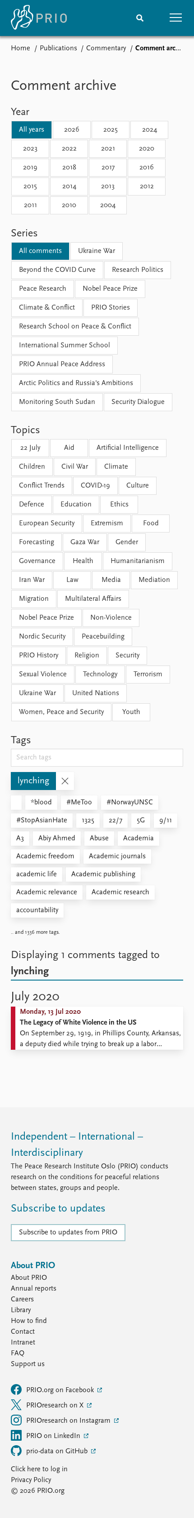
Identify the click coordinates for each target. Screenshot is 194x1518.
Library (21, 1310)
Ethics (119, 504)
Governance (37, 561)
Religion (86, 655)
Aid (69, 448)
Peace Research (42, 289)
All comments (40, 251)
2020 (146, 148)
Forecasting (36, 542)
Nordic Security (42, 636)
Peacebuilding (103, 636)
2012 (147, 186)
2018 (69, 167)
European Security (46, 523)
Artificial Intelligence (128, 448)
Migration (34, 599)
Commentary (106, 48)
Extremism (107, 523)
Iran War (32, 580)
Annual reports (33, 1288)
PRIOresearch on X (55, 1405)
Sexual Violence (43, 674)
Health (83, 561)
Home (20, 48)
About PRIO (29, 1278)
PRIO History (38, 655)
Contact (23, 1332)
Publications (58, 48)
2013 (108, 186)
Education (76, 504)
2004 (107, 205)
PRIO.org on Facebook (61, 1390)
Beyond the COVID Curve (57, 270)
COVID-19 (95, 485)
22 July (30, 448)
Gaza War (84, 542)
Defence (31, 504)
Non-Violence (111, 617)
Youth (131, 712)
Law (72, 580)
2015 (30, 186)
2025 (110, 129)
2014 (69, 186)
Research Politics (137, 270)
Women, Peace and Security (61, 712)
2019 (30, 167)
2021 (108, 148)
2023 (30, 148)
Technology (100, 674)
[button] (176, 18)
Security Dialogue (138, 402)
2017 (108, 167)
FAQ (17, 1353)
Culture (137, 485)
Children (32, 466)
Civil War (74, 466)
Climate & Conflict (47, 307)
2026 (71, 129)
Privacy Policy (31, 1480)
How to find (29, 1321)
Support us (28, 1364)
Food (151, 523)
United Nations (95, 693)
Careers (22, 1299)
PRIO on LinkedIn (54, 1436)
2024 (149, 129)
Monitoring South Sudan (57, 402)
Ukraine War (96, 251)
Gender (126, 542)
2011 (30, 205)
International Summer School (64, 345)
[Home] (39, 18)
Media (111, 580)
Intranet (23, 1342)
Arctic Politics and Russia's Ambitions (76, 383)
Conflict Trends (42, 485)
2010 (69, 205)
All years (31, 129)
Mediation (154, 580)
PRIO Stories (110, 307)
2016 (146, 167)
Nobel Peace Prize (110, 289)
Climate (116, 466)
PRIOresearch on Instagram (69, 1421)
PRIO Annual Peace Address (62, 364)
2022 (69, 148)
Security (127, 655)
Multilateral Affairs (93, 599)
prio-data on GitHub (57, 1451)
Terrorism (148, 674)
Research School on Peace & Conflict (75, 326)
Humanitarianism (138, 561)
